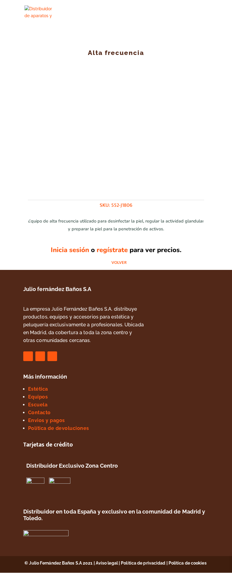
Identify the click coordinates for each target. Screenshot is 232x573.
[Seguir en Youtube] (52, 356)
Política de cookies (188, 563)
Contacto (39, 412)
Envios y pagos (46, 420)
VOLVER (119, 262)
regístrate (112, 249)
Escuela (38, 405)
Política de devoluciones (58, 428)
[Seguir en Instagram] (40, 356)
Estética (38, 389)
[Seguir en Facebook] (28, 356)
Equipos (38, 397)
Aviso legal (107, 563)
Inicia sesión (70, 249)
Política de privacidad (143, 563)
